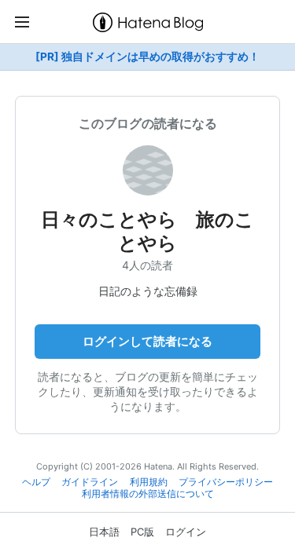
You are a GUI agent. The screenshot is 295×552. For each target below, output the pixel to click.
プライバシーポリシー (226, 482)
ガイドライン (89, 482)
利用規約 (149, 482)
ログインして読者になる (147, 341)
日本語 (104, 531)
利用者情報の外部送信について (148, 493)
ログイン (185, 531)
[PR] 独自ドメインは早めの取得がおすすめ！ (147, 56)
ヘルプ (36, 482)
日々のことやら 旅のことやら (147, 231)
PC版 (142, 531)
